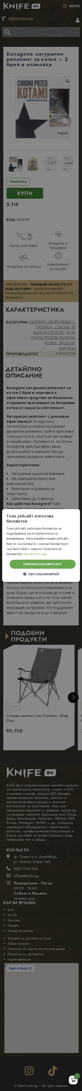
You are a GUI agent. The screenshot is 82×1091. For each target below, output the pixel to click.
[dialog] (41, 545)
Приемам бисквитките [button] (42, 564)
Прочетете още (35, 554)
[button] (41, 574)
